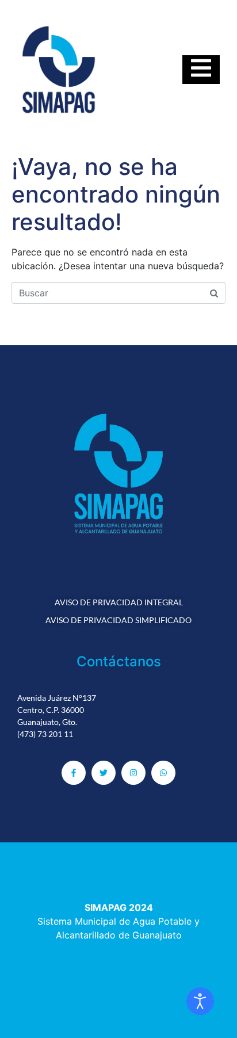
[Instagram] (133, 773)
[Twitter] (103, 773)
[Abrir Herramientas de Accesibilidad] (200, 1001)
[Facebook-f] (74, 773)
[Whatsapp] (163, 773)
